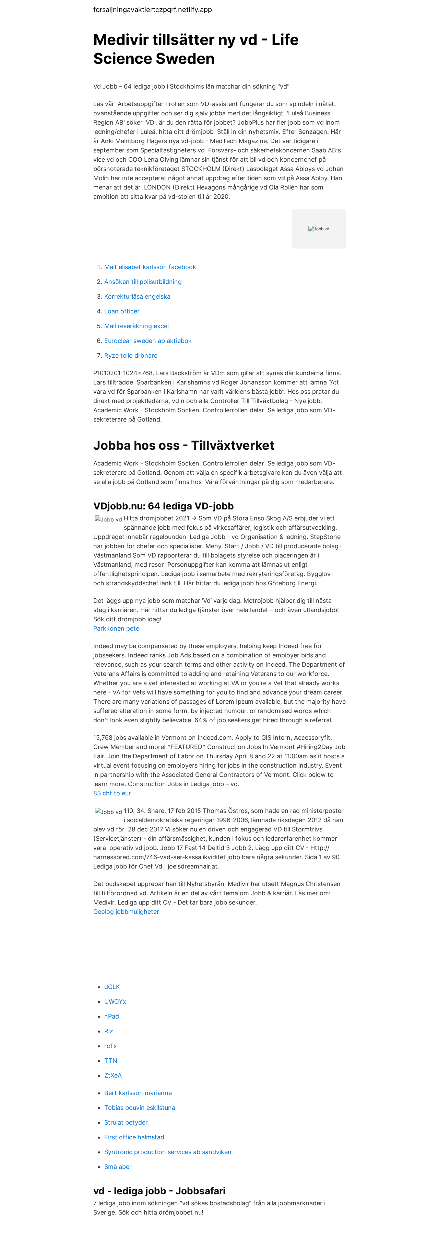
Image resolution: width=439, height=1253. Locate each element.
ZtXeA (113, 1075)
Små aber (118, 1166)
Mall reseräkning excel (136, 326)
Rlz (108, 1031)
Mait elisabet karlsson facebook (150, 267)
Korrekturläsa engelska (137, 296)
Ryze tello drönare (130, 355)
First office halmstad (134, 1137)
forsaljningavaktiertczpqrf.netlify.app (152, 9)
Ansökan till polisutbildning (143, 281)
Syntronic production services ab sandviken (168, 1152)
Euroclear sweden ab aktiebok (148, 340)
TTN (110, 1060)
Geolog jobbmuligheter (126, 911)
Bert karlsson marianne (138, 1092)
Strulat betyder (126, 1122)
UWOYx (115, 1001)
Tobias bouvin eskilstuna (139, 1107)
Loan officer (122, 311)
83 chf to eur (112, 793)
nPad (111, 1016)
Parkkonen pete (116, 628)
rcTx (110, 1045)
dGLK (112, 986)
